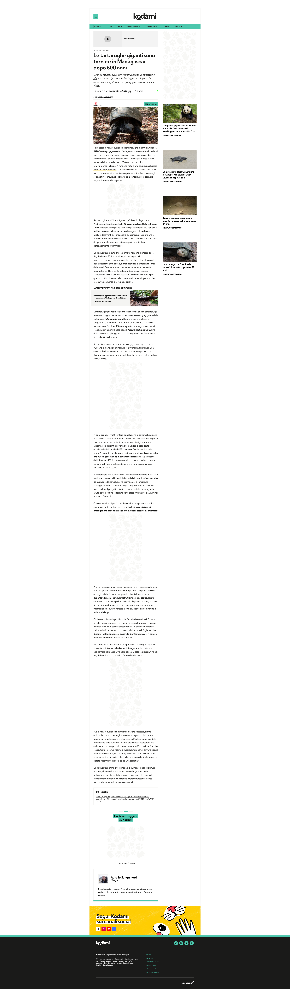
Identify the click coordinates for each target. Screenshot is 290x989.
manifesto (149, 954)
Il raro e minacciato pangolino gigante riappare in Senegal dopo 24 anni (179, 220)
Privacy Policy (151, 965)
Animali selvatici (153, 26)
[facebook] (192, 943)
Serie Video (179, 26)
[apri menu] (95, 16)
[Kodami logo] (145, 16)
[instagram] (181, 943)
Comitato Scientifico (153, 961)
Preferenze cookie (152, 972)
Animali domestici (134, 26)
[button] (98, 929)
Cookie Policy (151, 968)
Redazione (149, 958)
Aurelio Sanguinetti (124, 877)
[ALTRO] (101, 895)
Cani (110, 26)
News (167, 26)
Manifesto (98, 26)
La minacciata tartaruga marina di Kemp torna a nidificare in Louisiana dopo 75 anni (178, 174)
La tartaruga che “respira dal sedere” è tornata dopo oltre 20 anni (178, 267)
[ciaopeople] (187, 982)
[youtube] (186, 943)
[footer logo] (117, 943)
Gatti (120, 26)
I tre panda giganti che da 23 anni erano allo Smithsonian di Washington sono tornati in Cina (179, 128)
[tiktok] (176, 943)
